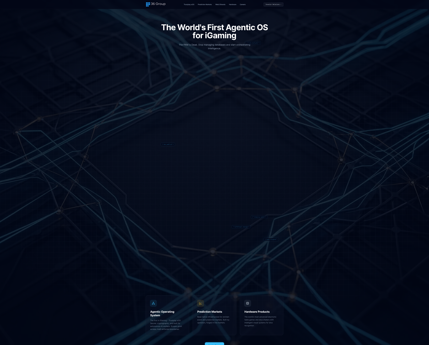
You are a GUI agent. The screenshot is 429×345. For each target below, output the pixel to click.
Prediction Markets (205, 4)
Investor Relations (273, 4)
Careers (243, 4)
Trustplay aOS (189, 4)
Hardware (232, 4)
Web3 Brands (220, 4)
